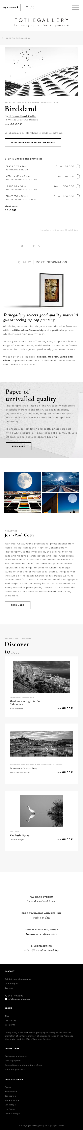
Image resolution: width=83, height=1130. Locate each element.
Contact (9, 988)
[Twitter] (22, 246)
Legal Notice (57, 1126)
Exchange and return (16, 1056)
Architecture (11, 1091)
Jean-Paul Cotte (24, 116)
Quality (24, 262)
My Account (9, 7)
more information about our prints (33, 142)
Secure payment (13, 1060)
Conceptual (11, 1096)
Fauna (8, 1087)
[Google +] (33, 246)
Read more (18, 446)
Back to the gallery (18, 38)
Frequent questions (15, 1069)
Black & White (12, 1100)
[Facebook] (28, 246)
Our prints (10, 1025)
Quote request (12, 983)
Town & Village (12, 1113)
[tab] (24, 262)
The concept (11, 1020)
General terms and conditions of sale (24, 1065)
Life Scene (10, 1109)
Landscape (10, 1105)
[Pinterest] (38, 246)
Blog (7, 1016)
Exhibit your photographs (18, 979)
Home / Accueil (41, 19)
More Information (51, 262)
